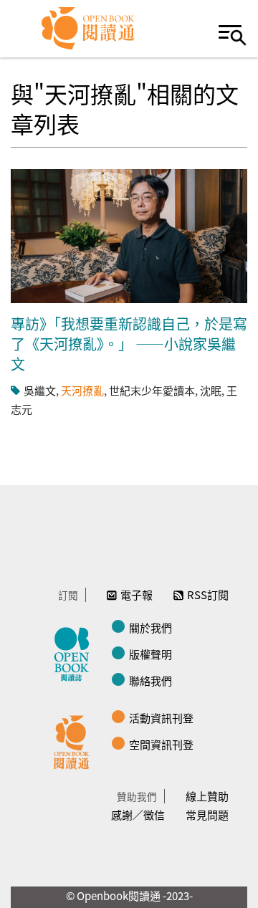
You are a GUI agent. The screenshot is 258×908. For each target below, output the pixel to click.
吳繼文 (40, 390)
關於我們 (150, 627)
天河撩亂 (82, 390)
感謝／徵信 (138, 814)
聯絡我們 (150, 680)
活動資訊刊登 (161, 717)
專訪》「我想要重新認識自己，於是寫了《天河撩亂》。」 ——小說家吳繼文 (129, 343)
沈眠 (210, 390)
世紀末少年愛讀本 (152, 390)
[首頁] (88, 28)
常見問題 (207, 814)
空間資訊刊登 (161, 744)
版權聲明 (150, 653)
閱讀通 (75, 740)
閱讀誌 (75, 652)
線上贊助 (207, 795)
